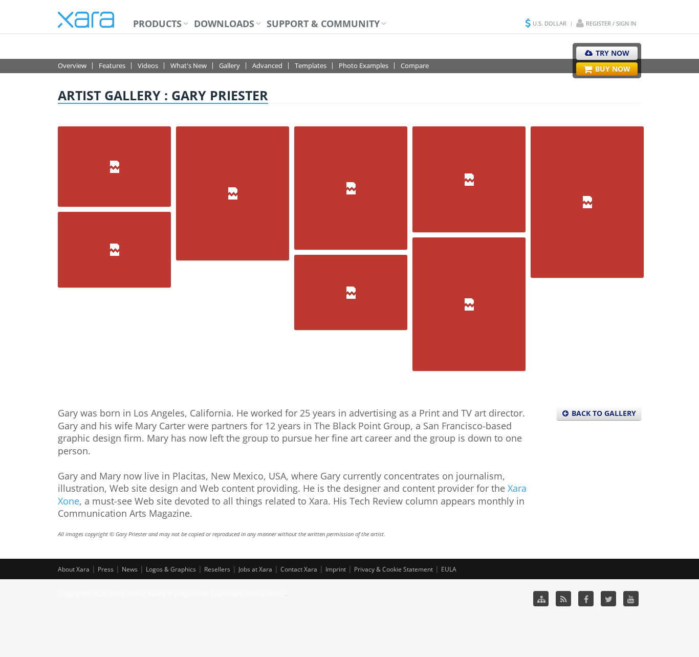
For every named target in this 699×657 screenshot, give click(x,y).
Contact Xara (298, 569)
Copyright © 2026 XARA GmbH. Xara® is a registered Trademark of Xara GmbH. (172, 593)
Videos (148, 65)
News (130, 569)
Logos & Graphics (171, 569)
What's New (188, 65)
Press (106, 569)
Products (157, 23)
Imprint (335, 569)
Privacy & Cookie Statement (393, 569)
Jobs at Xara (255, 569)
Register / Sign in (611, 23)
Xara (86, 19)
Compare (415, 65)
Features (112, 65)
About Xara (74, 569)
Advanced (267, 65)
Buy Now (611, 69)
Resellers (217, 569)
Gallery (229, 65)
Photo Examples (363, 65)
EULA (448, 569)
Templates (310, 65)
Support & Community (323, 23)
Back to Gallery (603, 413)
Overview (72, 65)
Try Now (611, 53)
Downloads (224, 23)
